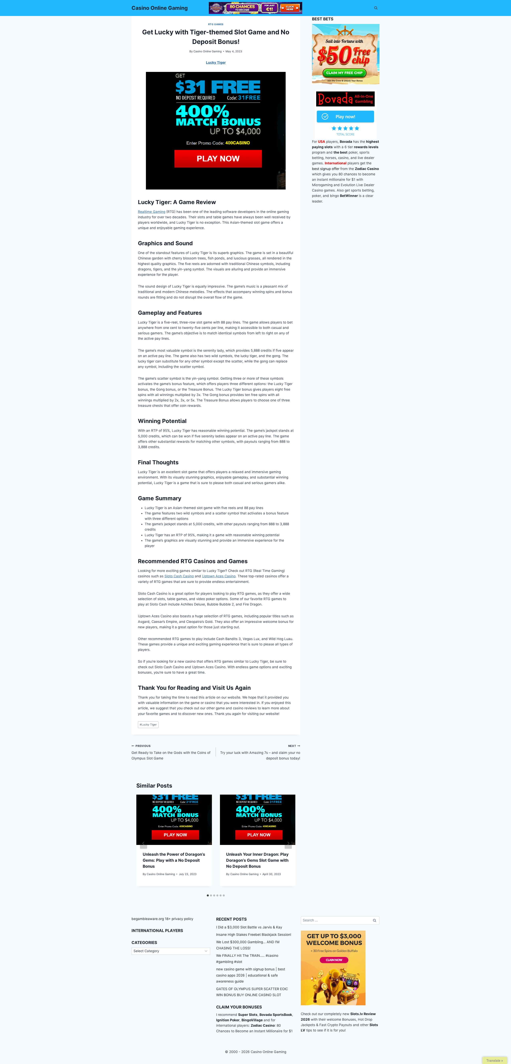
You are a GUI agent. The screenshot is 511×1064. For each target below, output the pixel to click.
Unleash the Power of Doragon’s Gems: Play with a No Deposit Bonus (174, 860)
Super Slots (247, 1015)
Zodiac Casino (263, 1025)
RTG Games (216, 24)
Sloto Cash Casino (179, 576)
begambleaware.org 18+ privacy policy (162, 919)
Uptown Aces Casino (219, 576)
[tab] (208, 895)
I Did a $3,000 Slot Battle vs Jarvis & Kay (249, 927)
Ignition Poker (228, 1020)
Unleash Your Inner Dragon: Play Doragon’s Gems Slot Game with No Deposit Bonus (257, 860)
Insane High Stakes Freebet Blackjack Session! (253, 935)
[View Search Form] (375, 8)
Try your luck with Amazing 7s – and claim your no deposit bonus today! (260, 752)
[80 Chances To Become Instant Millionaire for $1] (255, 8)
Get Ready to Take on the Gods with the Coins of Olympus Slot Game (171, 752)
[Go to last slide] (143, 843)
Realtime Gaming (151, 212)
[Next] (288, 843)
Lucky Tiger (148, 724)
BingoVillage (252, 1020)
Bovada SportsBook (275, 1015)
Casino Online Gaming (207, 51)
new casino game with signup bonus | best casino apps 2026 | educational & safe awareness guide (250, 975)
